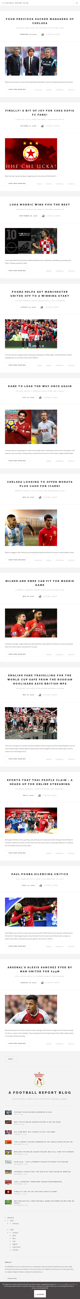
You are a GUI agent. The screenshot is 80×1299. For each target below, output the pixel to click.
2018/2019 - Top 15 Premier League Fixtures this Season (41, 1162)
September (16, 1247)
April (14, 1235)
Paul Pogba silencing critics (40, 874)
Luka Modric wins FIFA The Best (40, 204)
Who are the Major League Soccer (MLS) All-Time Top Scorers (44, 1152)
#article (71, 89)
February (15, 1223)
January (15, 1232)
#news (48, 89)
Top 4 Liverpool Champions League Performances (38, 1181)
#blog (39, 183)
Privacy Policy (71, 1284)
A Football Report (58, 1099)
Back (11, 1059)
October (15, 1250)
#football (60, 89)
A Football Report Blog (15, 3)
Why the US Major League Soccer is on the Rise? (37, 1122)
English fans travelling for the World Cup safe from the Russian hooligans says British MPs (40, 679)
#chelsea (38, 89)
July (13, 1241)
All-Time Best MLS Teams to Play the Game (34, 1132)
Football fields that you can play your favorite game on (42, 1171)
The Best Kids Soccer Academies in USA (33, 1112)
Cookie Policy (60, 1284)
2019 (11, 1220)
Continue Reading (17, 89)
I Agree (40, 1294)
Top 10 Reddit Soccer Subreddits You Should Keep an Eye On (43, 1142)
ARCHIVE (11, 1218)
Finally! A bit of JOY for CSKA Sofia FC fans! (35, 1191)
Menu (76, 3)
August (15, 1244)
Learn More (12, 1278)
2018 (11, 1230)
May (13, 1238)
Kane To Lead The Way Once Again (40, 386)
